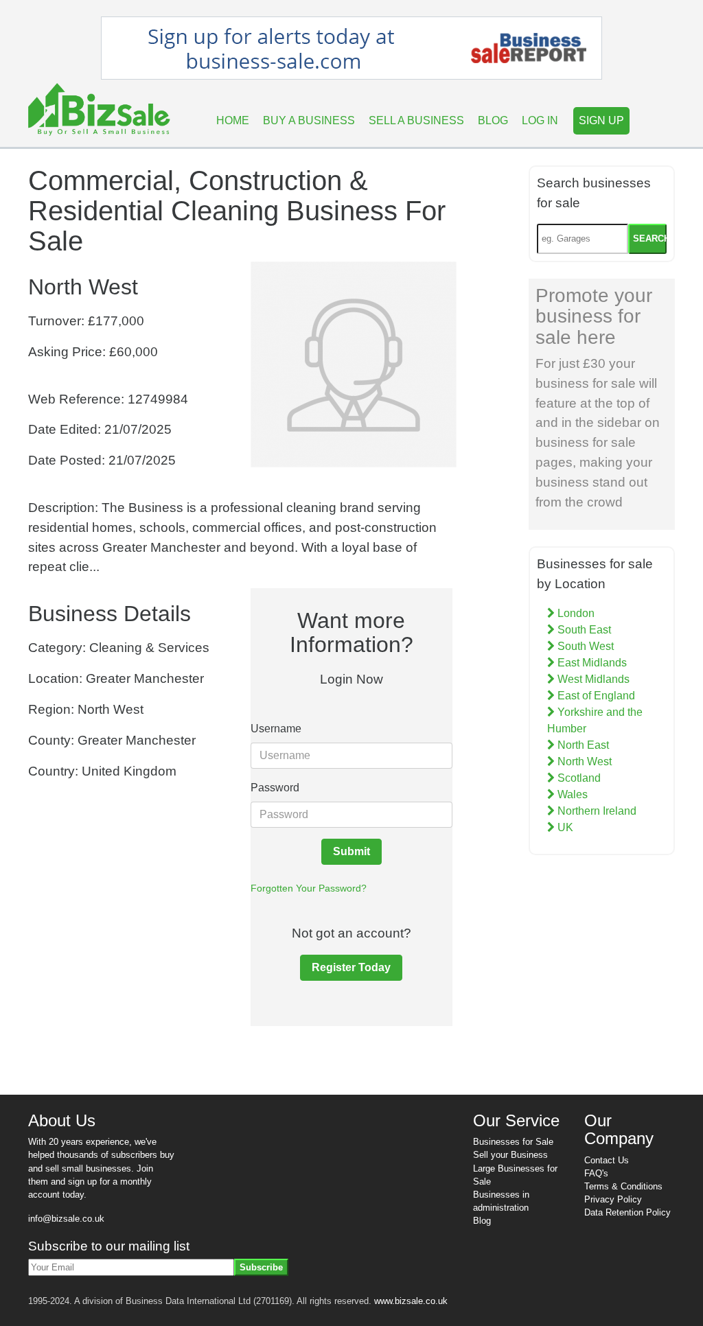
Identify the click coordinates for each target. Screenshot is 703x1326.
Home (232, 120)
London (575, 613)
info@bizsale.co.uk (66, 1218)
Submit (351, 851)
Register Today (351, 967)
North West (583, 761)
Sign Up (601, 120)
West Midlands (592, 679)
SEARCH (650, 238)
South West (584, 646)
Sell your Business (510, 1155)
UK (564, 827)
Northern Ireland (595, 811)
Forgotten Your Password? (309, 888)
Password (275, 787)
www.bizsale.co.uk (411, 1301)
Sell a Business (416, 120)
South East (583, 630)
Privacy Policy (613, 1199)
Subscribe (261, 1267)
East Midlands (591, 662)
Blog (493, 120)
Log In (540, 120)
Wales (571, 794)
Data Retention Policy (627, 1212)
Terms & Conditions (623, 1186)
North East (582, 745)
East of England (595, 695)
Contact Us (606, 1160)
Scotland (578, 778)
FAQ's (596, 1173)
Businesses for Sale (513, 1142)
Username (276, 728)
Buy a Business (309, 120)
